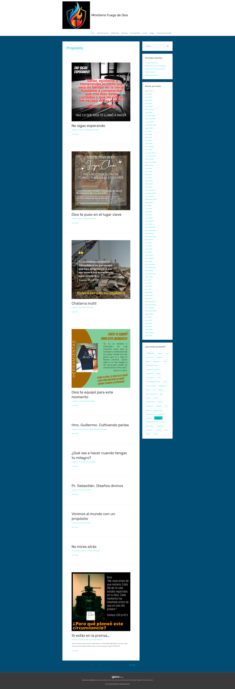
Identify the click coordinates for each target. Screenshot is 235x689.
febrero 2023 (149, 221)
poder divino (158, 410)
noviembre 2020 (150, 305)
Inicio (92, 33)
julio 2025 (148, 131)
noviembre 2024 (150, 156)
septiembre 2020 (150, 311)
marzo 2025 (149, 143)
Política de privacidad (164, 33)
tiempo (80, 130)
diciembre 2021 (150, 264)
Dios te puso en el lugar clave (96, 214)
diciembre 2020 (150, 301)
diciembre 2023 (150, 190)
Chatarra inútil (84, 303)
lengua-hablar (150, 401)
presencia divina (150, 414)
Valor (80, 218)
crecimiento (75, 551)
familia (148, 390)
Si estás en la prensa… (90, 635)
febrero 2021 (149, 295)
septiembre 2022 (150, 236)
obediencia (149, 406)
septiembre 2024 (150, 162)
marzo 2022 (149, 255)
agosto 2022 (149, 239)
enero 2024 (148, 187)
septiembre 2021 (150, 273)
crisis (159, 377)
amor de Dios (150, 357)
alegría (160, 353)
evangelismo (162, 386)
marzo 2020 (149, 329)
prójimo (163, 422)
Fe (154, 390)
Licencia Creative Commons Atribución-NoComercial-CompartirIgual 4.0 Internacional (125, 680)
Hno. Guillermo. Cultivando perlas (100, 425)
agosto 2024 (149, 165)
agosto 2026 (149, 91)
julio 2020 (148, 317)
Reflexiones (115, 33)
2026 (121, 677)
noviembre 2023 (150, 193)
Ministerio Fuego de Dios (109, 15)
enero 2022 (148, 261)
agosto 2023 (149, 202)
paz (166, 406)
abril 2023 (148, 215)
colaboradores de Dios (152, 365)
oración (159, 406)
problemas (161, 414)
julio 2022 (148, 243)
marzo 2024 (149, 181)
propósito (75, 130)
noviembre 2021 (150, 267)
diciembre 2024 (150, 153)
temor (166, 430)
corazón (158, 373)
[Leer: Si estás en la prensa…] (101, 601)
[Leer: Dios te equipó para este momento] (101, 358)
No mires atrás (84, 546)
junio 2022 (148, 246)
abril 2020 (148, 326)
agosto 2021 (149, 277)
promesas (149, 418)
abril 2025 (148, 140)
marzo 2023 (149, 218)
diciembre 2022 (150, 227)
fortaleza (160, 390)
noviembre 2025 (150, 119)
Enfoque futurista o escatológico (155, 66)
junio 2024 (148, 171)
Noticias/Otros (135, 33)
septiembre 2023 (150, 199)
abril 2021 (148, 289)
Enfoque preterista (151, 75)
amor (166, 353)
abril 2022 (148, 252)
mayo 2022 (148, 249)
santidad (158, 430)
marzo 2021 (148, 292)
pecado (148, 410)
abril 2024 (148, 177)
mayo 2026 (148, 100)
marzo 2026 (149, 106)
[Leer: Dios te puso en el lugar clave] (101, 180)
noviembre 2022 (150, 230)
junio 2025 (148, 134)
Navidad (160, 401)
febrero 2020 (149, 332)
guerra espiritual (151, 394)
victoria (155, 434)
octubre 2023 (149, 196)
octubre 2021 (149, 270)
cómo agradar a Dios (153, 381)
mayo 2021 (148, 286)
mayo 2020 (148, 323)
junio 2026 (148, 97)
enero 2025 (148, 150)
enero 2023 (148, 224)
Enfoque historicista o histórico (155, 69)
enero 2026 (148, 112)
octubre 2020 (149, 308)
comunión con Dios (153, 369)
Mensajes (125, 33)
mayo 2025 (148, 137)
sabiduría (160, 426)
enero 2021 (148, 298)
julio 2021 (148, 280)
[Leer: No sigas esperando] (101, 92)
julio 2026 (148, 94)
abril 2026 (148, 103)
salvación (149, 430)
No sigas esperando (88, 126)
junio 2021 (148, 283)
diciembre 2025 (150, 116)
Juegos (152, 33)
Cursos (145, 33)
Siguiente (133, 665)
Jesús (148, 398)
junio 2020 (148, 320)
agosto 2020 (149, 314)
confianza (149, 373)
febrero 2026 (149, 109)
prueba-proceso (83, 429)
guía (161, 394)
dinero (165, 381)
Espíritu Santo (151, 386)
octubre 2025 (149, 122)
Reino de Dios (150, 426)
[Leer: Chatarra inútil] (101, 269)
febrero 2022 (149, 258)
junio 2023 (148, 209)
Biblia (165, 361)
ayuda (148, 361)
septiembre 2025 (150, 125)
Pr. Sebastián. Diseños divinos (97, 486)
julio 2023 (148, 205)
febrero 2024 (149, 184)
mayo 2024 (148, 174)
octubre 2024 (149, 159)
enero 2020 (148, 335)
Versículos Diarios (103, 33)
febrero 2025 (149, 147)
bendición (156, 361)
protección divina (152, 422)
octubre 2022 (149, 233)
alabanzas (150, 353)
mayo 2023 (148, 212)
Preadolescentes (150, 72)
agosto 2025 (149, 128)
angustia (159, 357)
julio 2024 (148, 168)
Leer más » (75, 134)
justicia (155, 398)
